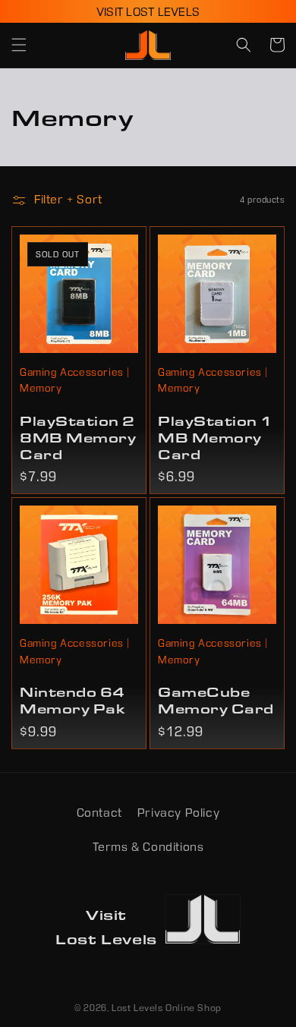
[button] (19, 44)
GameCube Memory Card (216, 700)
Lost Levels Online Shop (167, 1008)
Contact (99, 812)
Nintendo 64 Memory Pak (72, 700)
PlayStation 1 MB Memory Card (215, 437)
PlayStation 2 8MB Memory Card (78, 437)
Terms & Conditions (148, 846)
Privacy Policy (178, 812)
